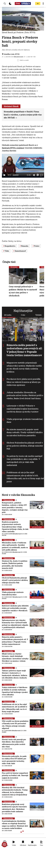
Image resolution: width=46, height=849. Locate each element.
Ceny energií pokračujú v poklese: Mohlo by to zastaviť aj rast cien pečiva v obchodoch (23, 291)
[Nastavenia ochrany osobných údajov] (4, 844)
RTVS (17, 54)
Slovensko (14, 267)
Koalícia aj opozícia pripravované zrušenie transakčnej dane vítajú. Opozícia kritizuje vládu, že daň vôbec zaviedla (15, 527)
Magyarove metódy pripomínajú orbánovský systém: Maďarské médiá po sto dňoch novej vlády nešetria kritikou (24, 367)
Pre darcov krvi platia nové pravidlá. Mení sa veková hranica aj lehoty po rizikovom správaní (24, 382)
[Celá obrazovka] (41, 175)
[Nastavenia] (37, 174)
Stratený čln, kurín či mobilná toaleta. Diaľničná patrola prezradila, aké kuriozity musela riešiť (14, 564)
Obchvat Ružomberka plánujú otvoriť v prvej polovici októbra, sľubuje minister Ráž (25, 445)
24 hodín (7, 315)
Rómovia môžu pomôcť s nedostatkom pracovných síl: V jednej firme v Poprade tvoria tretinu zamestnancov (24, 350)
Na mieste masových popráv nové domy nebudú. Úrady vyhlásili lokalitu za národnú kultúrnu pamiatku (25, 432)
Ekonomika (8, 500)
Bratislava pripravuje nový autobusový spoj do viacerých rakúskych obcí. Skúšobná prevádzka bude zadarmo (14, 808)
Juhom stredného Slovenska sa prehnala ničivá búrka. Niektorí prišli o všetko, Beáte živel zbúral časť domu (25, 395)
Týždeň (38, 315)
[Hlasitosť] (34, 175)
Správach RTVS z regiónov (13, 148)
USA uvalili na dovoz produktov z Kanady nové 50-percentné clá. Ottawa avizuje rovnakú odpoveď (15, 724)
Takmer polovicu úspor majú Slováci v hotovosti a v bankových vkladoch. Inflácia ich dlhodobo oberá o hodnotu (14, 674)
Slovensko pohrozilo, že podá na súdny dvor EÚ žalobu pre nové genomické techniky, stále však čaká (14, 760)
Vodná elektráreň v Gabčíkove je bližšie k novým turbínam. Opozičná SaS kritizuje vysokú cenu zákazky (15, 691)
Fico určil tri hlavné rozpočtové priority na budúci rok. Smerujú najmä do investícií (15, 775)
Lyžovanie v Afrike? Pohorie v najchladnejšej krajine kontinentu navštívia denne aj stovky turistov (22, 408)
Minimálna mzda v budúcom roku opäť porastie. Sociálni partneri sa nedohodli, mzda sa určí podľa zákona (15, 546)
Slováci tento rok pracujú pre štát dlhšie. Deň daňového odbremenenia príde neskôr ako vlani (14, 743)
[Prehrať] (4, 175)
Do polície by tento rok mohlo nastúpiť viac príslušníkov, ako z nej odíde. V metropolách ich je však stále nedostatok (24, 460)
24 (37, 3)
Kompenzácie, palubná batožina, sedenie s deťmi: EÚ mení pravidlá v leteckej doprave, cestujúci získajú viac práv (15, 507)
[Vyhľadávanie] (5, 3)
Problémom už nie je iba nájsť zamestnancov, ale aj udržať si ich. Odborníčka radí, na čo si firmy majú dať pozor (25, 477)
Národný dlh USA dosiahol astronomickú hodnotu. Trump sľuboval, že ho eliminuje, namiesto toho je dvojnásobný (15, 791)
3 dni (23, 315)
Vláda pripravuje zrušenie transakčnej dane (13, 593)
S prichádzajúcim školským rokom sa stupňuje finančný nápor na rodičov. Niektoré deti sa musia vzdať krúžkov (15, 824)
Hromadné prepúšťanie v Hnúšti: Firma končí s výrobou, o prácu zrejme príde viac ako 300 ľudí (23, 114)
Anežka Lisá (9, 54)
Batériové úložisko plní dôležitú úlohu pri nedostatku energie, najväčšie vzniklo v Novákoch (15, 608)
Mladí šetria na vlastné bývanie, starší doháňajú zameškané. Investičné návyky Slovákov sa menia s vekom (15, 657)
